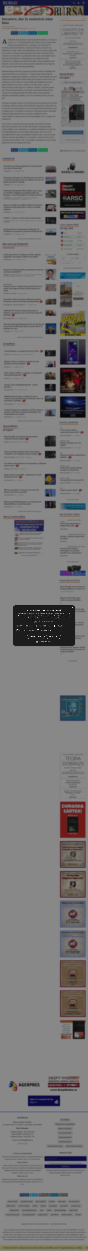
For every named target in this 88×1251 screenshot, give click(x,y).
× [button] (72, 607)
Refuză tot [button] (53, 637)
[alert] (44, 625)
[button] (44, 622)
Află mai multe (55, 618)
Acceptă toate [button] (35, 637)
